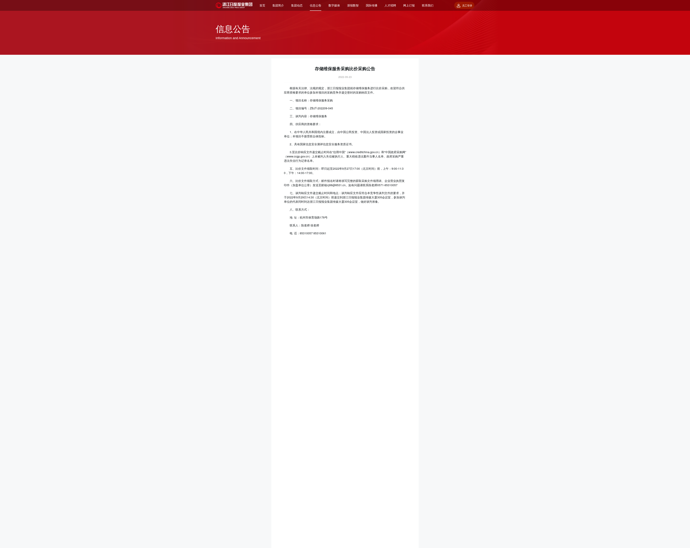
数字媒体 (334, 5)
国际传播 (371, 5)
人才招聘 (390, 5)
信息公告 (315, 5)
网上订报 (409, 5)
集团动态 (297, 5)
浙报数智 (353, 5)
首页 (262, 5)
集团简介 (278, 5)
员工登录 (467, 5)
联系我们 (427, 5)
